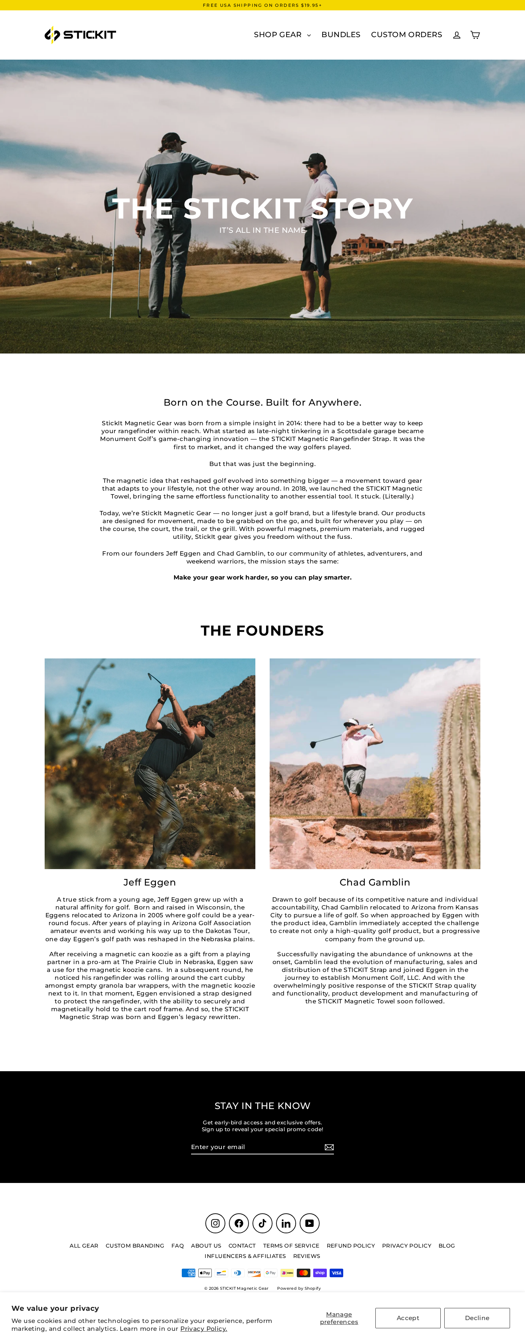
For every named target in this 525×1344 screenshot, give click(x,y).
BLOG (447, 1245)
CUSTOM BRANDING (135, 1245)
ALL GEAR (84, 1245)
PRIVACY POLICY (406, 1245)
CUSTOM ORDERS (406, 34)
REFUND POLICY (351, 1245)
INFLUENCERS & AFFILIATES (245, 1256)
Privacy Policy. (203, 1328)
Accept (408, 1318)
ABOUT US (206, 1245)
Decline (477, 1318)
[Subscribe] (328, 1147)
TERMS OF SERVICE (291, 1245)
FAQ (177, 1245)
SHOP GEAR (279, 34)
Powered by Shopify (299, 1288)
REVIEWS (306, 1256)
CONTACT (242, 1245)
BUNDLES (340, 34)
